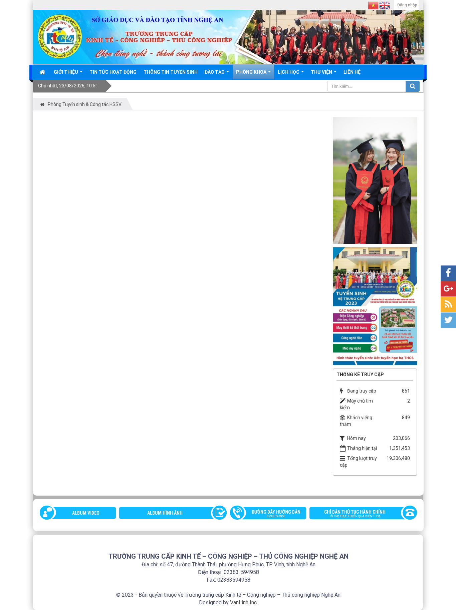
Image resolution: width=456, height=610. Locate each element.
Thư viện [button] (322, 72)
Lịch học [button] (289, 72)
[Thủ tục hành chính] (375, 179)
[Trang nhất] (43, 72)
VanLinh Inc (243, 602)
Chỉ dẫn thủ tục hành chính (355, 513)
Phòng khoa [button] (251, 72)
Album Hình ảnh (165, 513)
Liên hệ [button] (352, 72)
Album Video (85, 513)
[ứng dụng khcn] (375, 305)
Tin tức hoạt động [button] (113, 72)
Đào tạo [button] (215, 72)
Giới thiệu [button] (66, 72)
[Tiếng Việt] (373, 5)
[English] (385, 5)
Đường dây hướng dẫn (276, 513)
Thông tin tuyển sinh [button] (171, 72)
